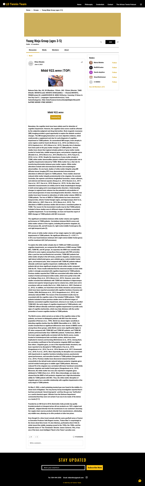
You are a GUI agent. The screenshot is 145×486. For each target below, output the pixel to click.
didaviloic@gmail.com (76, 478)
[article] (55, 254)
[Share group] (117, 42)
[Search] (101, 42)
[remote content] (55, 81)
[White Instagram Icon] (141, 4)
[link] (32, 50)
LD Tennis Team (16, 4)
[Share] (82, 62)
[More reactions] (36, 437)
